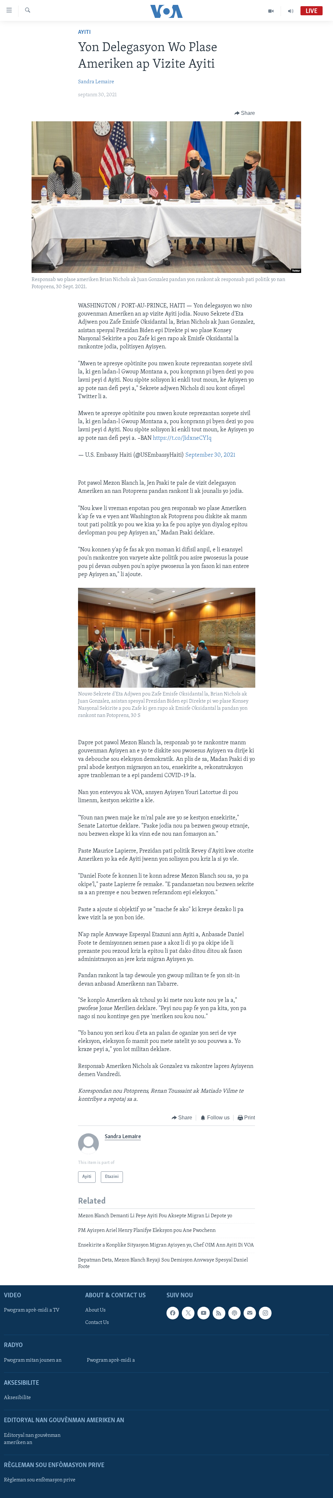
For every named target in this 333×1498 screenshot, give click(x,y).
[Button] (244, 113)
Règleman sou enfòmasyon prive (39, 1480)
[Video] (271, 11)
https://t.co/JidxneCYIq (182, 438)
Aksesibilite (17, 1397)
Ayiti (84, 32)
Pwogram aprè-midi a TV (32, 1310)
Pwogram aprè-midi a (111, 1360)
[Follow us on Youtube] (203, 1313)
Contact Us (97, 1322)
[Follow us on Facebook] (172, 1313)
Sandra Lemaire (96, 82)
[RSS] (219, 1313)
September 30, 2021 (210, 455)
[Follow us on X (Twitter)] (188, 1313)
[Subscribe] (250, 1313)
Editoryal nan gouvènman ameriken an (32, 1439)
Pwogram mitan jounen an (32, 1360)
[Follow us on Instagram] (265, 1313)
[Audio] (290, 11)
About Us (95, 1310)
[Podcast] (234, 1313)
